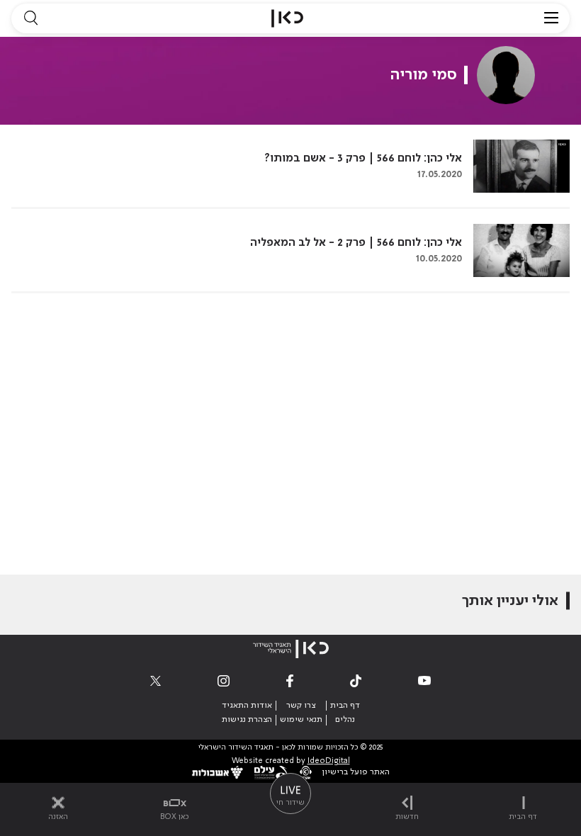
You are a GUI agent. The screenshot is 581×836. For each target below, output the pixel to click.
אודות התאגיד (247, 705)
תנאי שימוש (301, 720)
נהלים (345, 720)
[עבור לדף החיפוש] (30, 18)
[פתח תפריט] (551, 18)
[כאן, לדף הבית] (287, 18)
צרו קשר (300, 705)
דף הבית (345, 705)
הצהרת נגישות (247, 720)
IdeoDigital (329, 761)
